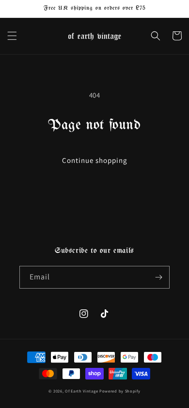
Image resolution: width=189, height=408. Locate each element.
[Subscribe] (158, 277)
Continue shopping (94, 160)
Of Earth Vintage (81, 390)
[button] (12, 35)
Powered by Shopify (120, 390)
